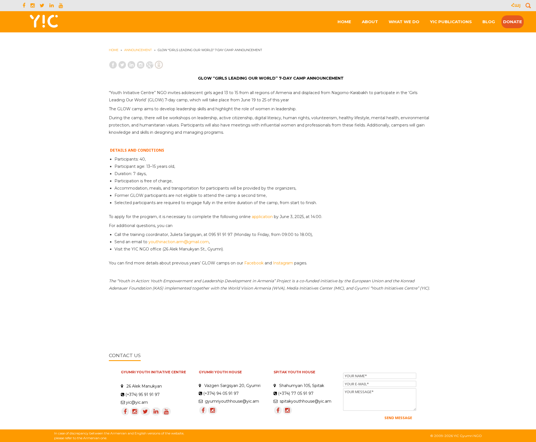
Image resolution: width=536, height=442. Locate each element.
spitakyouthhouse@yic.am (304, 401)
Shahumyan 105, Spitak (301, 385)
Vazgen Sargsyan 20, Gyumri (232, 385)
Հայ (516, 5)
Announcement (138, 50)
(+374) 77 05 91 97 (295, 393)
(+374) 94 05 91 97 (220, 393)
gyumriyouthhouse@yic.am (231, 401)
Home (113, 50)
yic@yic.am (137, 402)
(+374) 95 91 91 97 (142, 394)
